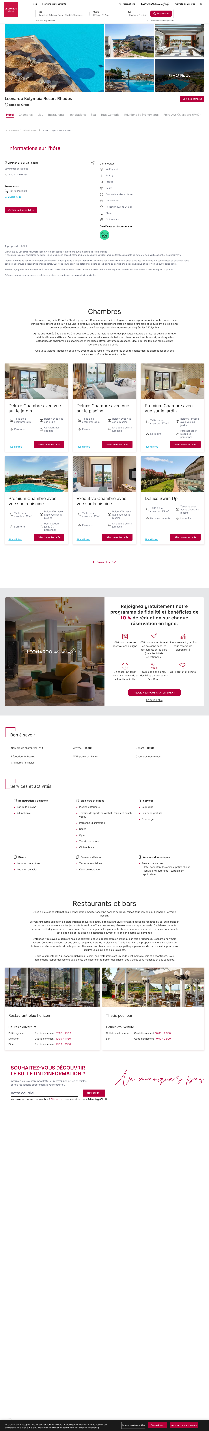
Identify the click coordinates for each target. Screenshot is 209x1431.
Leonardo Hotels (12, 130)
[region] (104, 1425)
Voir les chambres (192, 98)
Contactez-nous (13, 197)
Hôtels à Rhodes (30, 130)
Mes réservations (126, 4)
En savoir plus (154, 699)
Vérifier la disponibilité (21, 210)
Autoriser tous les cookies (184, 1425)
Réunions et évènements (54, 4)
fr (201, 4)
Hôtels (34, 4)
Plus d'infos (15, 446)
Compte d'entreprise (185, 4)
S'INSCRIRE (93, 1093)
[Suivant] (66, 381)
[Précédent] (7, 381)
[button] (36, 381)
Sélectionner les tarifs (49, 444)
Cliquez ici (57, 1099)
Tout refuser (157, 1425)
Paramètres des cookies (133, 1425)
